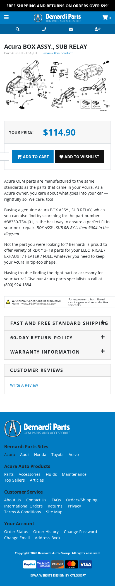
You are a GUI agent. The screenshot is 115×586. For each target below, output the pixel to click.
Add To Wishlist (81, 156)
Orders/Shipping (81, 499)
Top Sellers (14, 480)
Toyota (57, 454)
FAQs (56, 499)
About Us (12, 499)
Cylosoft (78, 575)
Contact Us (36, 499)
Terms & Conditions (22, 511)
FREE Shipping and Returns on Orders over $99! (57, 5)
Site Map (54, 511)
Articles (37, 480)
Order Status (16, 531)
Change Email (17, 537)
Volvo (74, 454)
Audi (24, 454)
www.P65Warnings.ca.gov (38, 303)
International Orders (23, 506)
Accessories (29, 474)
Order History (46, 531)
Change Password (80, 531)
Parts (9, 474)
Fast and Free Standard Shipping (57, 323)
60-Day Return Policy (41, 338)
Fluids (51, 474)
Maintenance (74, 474)
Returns (55, 506)
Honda (40, 454)
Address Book (47, 537)
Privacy (74, 506)
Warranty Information (45, 352)
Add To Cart (35, 156)
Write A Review (24, 385)
